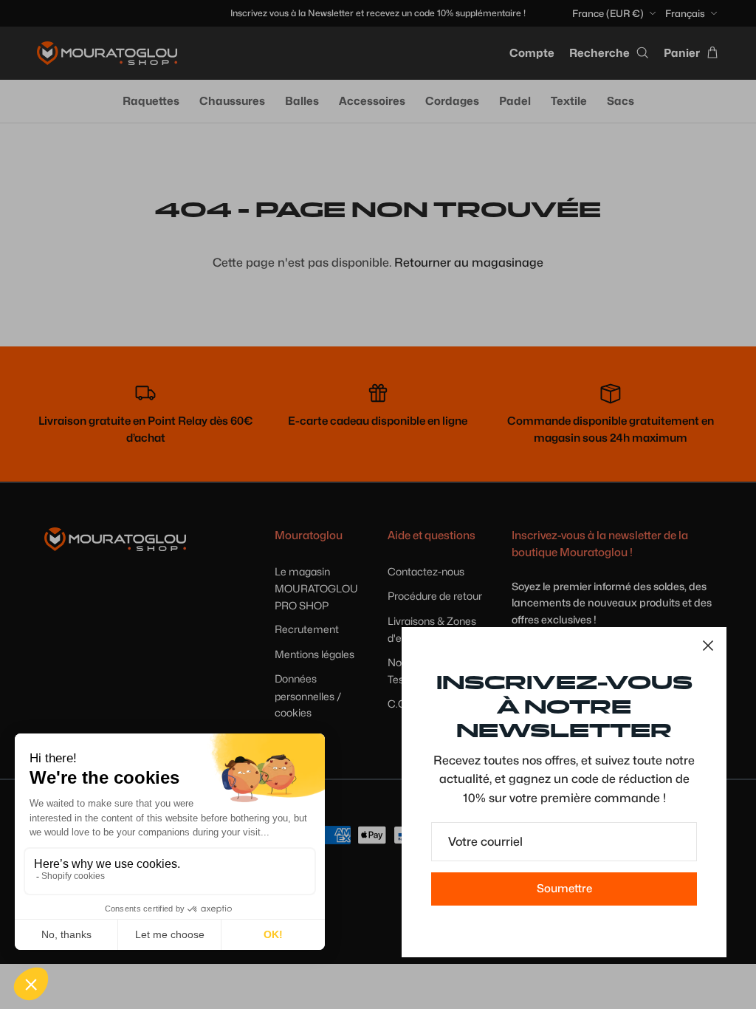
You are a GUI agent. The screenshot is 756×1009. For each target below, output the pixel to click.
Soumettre (564, 888)
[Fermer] (708, 645)
